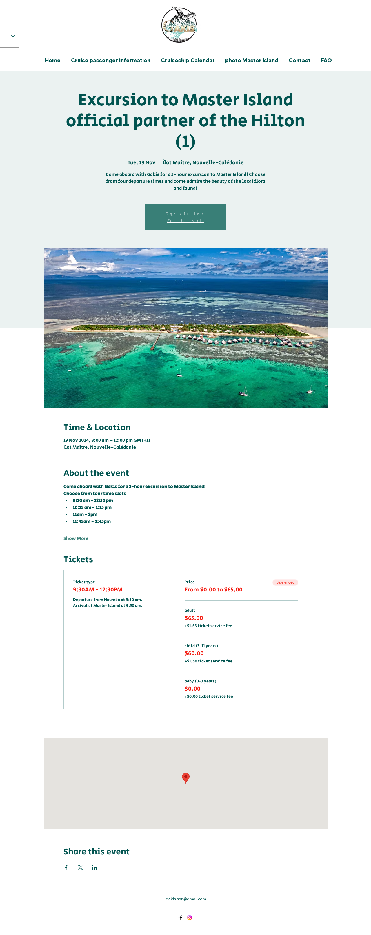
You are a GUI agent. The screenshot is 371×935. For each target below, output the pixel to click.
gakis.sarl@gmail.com (186, 898)
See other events (185, 220)
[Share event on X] (80, 867)
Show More (75, 539)
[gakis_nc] (189, 918)
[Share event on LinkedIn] (94, 867)
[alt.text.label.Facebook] (181, 918)
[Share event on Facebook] (66, 867)
